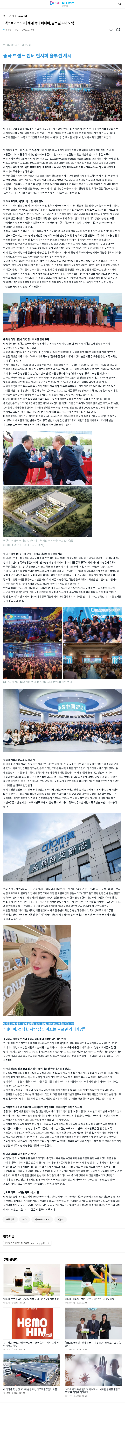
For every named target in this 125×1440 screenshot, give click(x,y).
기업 (11, 16)
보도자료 (23, 16)
